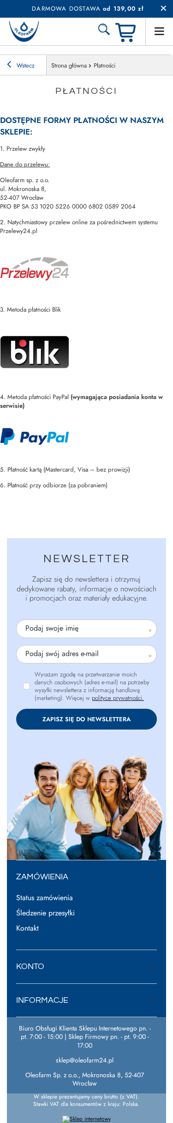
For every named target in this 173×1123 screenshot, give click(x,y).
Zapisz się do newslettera (86, 719)
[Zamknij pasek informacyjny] (163, 8)
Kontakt (27, 928)
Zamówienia (42, 876)
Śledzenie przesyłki (45, 913)
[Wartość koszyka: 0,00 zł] (126, 31)
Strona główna (69, 65)
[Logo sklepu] (24, 32)
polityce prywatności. (118, 697)
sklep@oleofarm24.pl (84, 1060)
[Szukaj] (103, 31)
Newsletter (86, 559)
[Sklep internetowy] (86, 1119)
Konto (30, 966)
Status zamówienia (44, 898)
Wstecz (25, 65)
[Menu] (159, 31)
